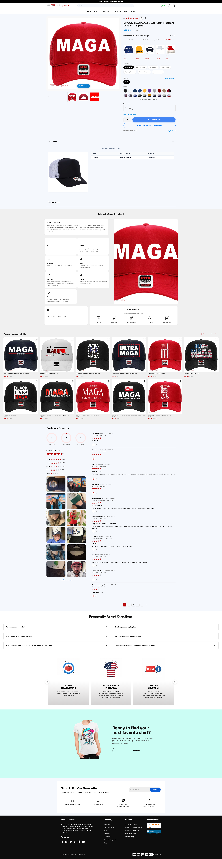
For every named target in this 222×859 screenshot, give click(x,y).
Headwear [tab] (169, 39)
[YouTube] (83, 842)
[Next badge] (175, 682)
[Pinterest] (75, 842)
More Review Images (66, 580)
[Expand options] (172, 108)
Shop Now (136, 750)
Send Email (155, 790)
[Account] (169, 5)
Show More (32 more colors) (148, 99)
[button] (141, 18)
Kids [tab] (157, 39)
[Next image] (119, 97)
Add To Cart (155, 120)
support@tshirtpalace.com (72, 804)
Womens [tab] (145, 39)
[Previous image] (48, 97)
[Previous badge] (47, 682)
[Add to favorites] (36, 339)
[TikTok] (79, 842)
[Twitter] (70, 842)
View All (172, 35)
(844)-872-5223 (98, 804)
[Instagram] (66, 842)
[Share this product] (145, 18)
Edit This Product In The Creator (150, 125)
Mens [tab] (132, 39)
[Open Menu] (48, 5)
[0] (173, 5)
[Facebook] (62, 842)
